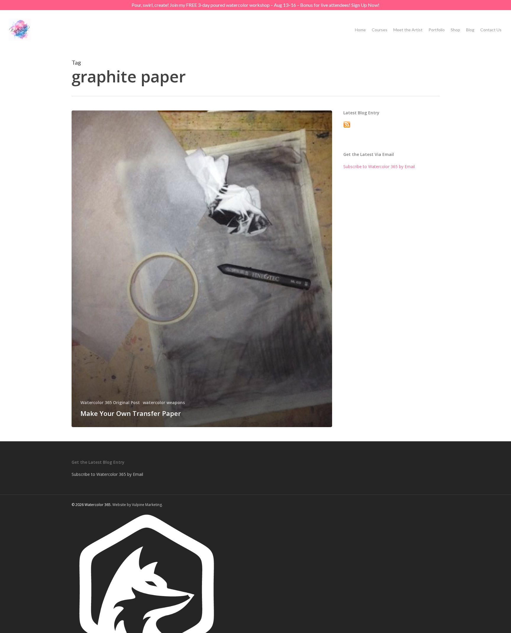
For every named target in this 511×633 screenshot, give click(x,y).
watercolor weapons (164, 402)
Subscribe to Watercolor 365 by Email (379, 166)
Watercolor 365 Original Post (110, 402)
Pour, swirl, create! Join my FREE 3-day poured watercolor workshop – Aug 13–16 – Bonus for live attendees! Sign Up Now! (255, 5)
